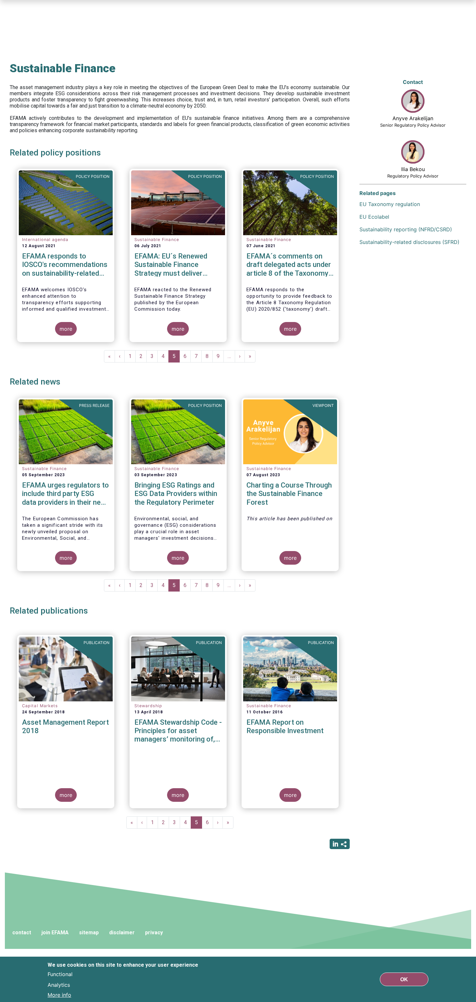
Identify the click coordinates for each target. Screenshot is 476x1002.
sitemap (89, 932)
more (66, 329)
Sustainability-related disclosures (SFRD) (409, 242)
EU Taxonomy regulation (389, 204)
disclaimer (122, 932)
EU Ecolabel (374, 216)
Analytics (59, 984)
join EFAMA (55, 932)
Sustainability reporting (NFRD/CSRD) (405, 229)
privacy (154, 932)
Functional (60, 974)
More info (59, 995)
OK (404, 979)
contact (21, 932)
